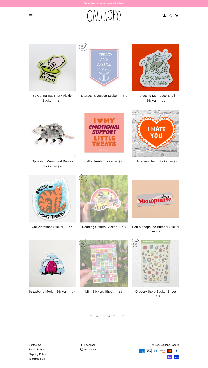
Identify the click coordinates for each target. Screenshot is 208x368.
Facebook (89, 345)
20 (122, 316)
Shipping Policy (37, 354)
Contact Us (35, 345)
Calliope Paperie (170, 345)
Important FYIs (37, 359)
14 (97, 316)
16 (109, 316)
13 (91, 316)
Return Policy (36, 349)
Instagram (90, 349)
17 (114, 316)
